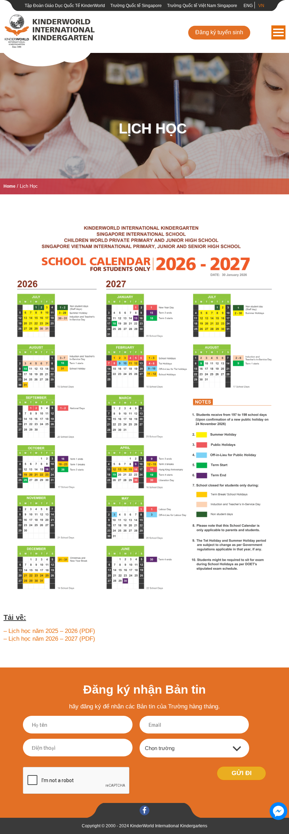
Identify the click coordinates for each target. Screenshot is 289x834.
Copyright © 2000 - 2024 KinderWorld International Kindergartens (144, 825)
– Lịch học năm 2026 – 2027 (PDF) (49, 638)
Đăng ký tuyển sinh (219, 32)
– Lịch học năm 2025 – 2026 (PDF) (49, 631)
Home (10, 186)
